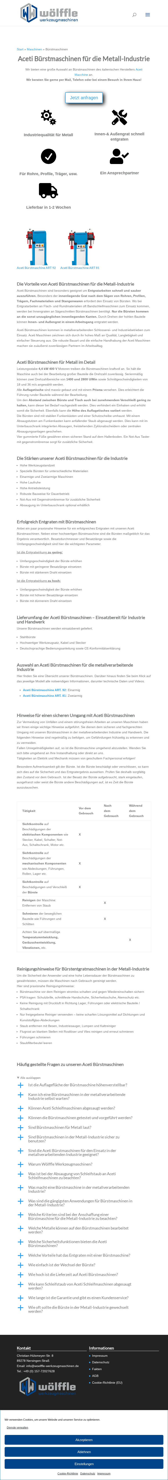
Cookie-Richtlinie (68, 1473)
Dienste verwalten (17, 1427)
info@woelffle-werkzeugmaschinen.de (52, 1366)
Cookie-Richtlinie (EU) (107, 1382)
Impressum (103, 1473)
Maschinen (34, 49)
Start (20, 49)
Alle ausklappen (28, 1078)
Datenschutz (87, 1473)
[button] (84, 1086)
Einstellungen (84, 1464)
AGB (95, 1376)
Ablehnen (84, 1452)
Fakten (97, 1369)
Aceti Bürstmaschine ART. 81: (45, 695)
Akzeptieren (84, 1440)
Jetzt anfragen (84, 97)
